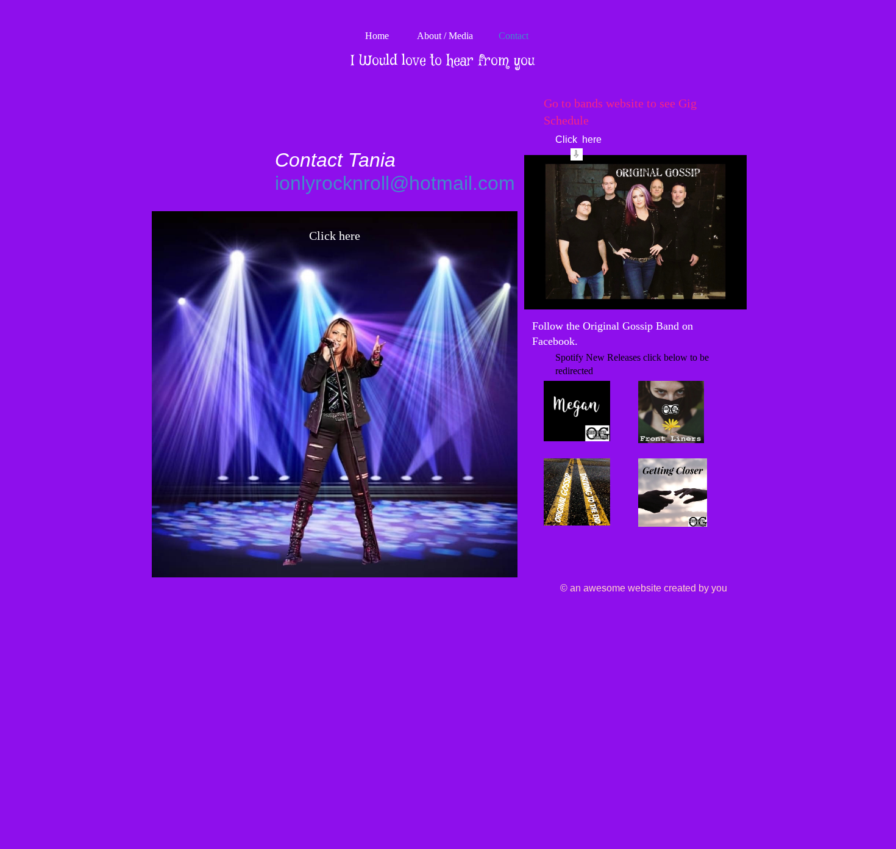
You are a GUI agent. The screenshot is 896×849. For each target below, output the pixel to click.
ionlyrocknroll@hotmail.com (395, 183)
